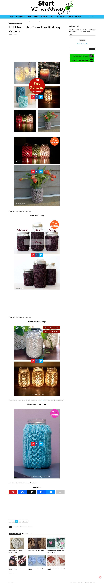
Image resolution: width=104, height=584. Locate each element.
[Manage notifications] (100, 577)
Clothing (44, 16)
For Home (78, 16)
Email (70, 34)
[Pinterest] (90, 17)
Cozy (14, 526)
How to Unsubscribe (82, 44)
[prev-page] (10, 573)
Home (11, 16)
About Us (87, 582)
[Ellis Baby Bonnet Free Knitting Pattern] (37, 561)
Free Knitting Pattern (21, 526)
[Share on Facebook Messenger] (50, 492)
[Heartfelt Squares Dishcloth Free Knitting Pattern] (56, 543)
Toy (56, 16)
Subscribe (82, 40)
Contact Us (92, 582)
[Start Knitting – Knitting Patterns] (52, 7)
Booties (29, 16)
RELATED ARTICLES (15, 533)
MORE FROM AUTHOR (27, 533)
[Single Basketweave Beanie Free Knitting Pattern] (17, 543)
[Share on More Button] (60, 492)
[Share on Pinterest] (13, 492)
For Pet (62, 16)
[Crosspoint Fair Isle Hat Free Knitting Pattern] (17, 561)
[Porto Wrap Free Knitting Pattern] (37, 543)
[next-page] (12, 573)
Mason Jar (30, 526)
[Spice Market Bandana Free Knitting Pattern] (56, 561)
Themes (69, 16)
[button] (93, 16)
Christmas (20, 21)
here (42, 400)
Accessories (19, 16)
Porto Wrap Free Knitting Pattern (36, 550)
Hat (52, 16)
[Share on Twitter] (31, 492)
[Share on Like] (41, 492)
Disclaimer (80, 582)
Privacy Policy (74, 582)
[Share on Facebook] (22, 492)
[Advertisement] (37, 48)
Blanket (36, 16)
